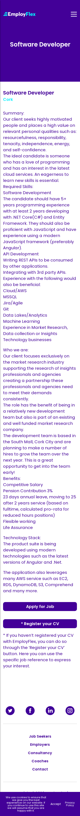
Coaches (40, 761)
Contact (40, 769)
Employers (40, 744)
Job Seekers (40, 736)
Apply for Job (40, 606)
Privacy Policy (70, 804)
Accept (55, 804)
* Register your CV (40, 624)
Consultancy (40, 752)
